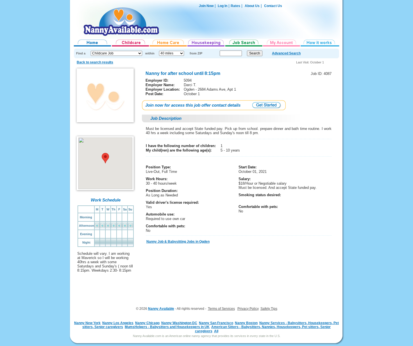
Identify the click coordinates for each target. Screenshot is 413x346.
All (216, 331)
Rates (235, 6)
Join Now (206, 6)
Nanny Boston (246, 323)
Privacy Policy (248, 309)
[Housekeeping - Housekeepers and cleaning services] (206, 47)
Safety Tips (268, 309)
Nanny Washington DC (179, 323)
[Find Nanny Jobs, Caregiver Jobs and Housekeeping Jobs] (244, 47)
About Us (252, 6)
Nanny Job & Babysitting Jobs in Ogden (178, 242)
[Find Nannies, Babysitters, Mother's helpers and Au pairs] (130, 47)
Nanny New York (87, 323)
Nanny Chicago (147, 323)
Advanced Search (286, 53)
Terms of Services (221, 309)
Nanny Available (161, 309)
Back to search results (95, 62)
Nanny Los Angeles (117, 323)
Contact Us (273, 6)
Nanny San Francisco (216, 323)
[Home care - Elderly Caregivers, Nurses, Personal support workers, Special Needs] (168, 47)
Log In (222, 6)
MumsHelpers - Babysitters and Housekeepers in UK (167, 327)
